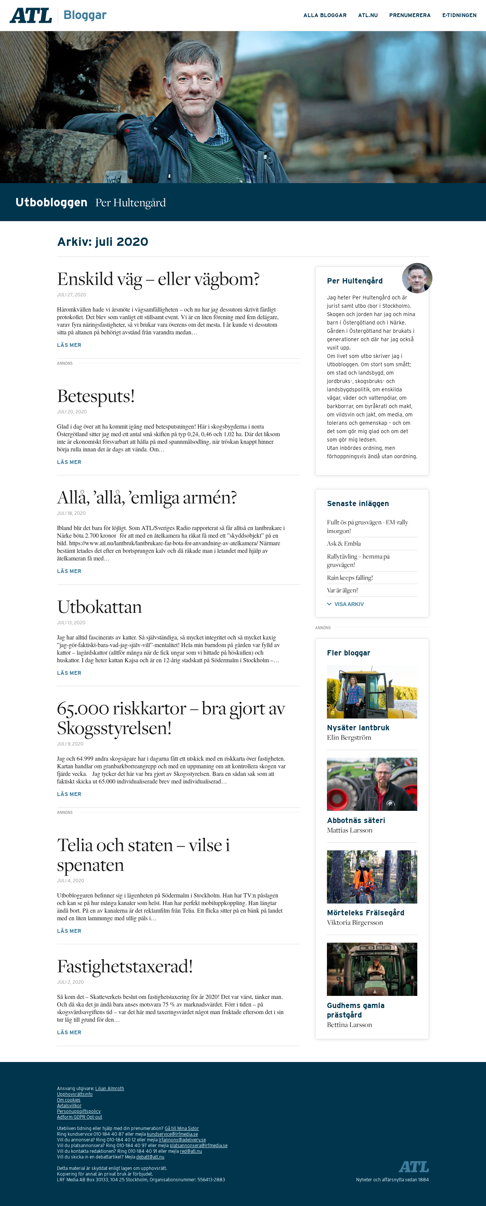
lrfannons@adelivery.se (182, 1140)
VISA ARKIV (349, 604)
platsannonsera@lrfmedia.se (198, 1145)
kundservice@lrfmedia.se (172, 1134)
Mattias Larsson (349, 829)
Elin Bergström (349, 737)
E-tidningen (459, 15)
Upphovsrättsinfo (75, 1094)
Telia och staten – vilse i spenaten (143, 854)
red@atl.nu (191, 1151)
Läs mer (69, 345)
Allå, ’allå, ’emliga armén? (147, 496)
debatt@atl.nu (150, 1157)
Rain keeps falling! (350, 577)
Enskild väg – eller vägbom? (158, 278)
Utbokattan (99, 606)
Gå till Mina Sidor (182, 1128)
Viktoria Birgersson (355, 922)
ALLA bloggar (325, 15)
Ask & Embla (344, 543)
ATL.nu (368, 15)
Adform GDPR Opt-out (79, 1117)
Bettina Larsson (349, 1024)
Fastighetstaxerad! (125, 965)
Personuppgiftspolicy (79, 1111)
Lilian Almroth (109, 1088)
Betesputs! (96, 395)
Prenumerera (410, 15)
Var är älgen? (342, 590)
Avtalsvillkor (69, 1105)
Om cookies (68, 1100)
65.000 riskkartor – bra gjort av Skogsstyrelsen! (171, 717)
